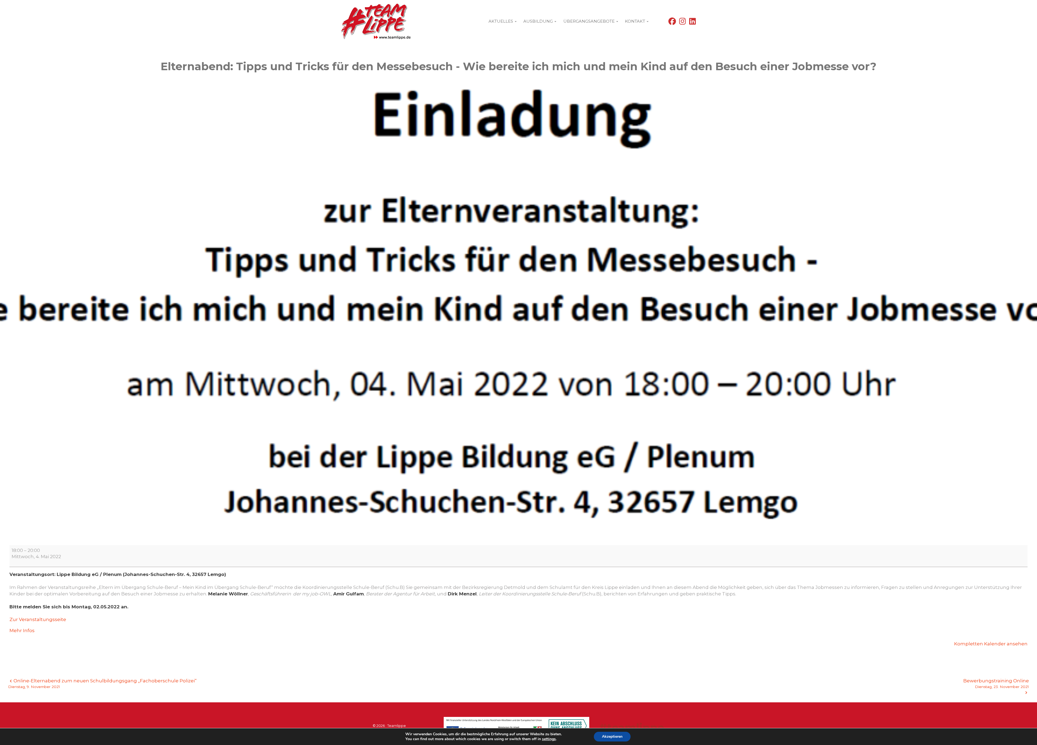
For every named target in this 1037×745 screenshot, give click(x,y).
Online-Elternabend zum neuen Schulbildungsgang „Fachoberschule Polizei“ (102, 683)
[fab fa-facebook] (672, 22)
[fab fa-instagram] (682, 22)
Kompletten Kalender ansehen (991, 643)
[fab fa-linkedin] (692, 22)
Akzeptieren (612, 736)
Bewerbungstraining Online (996, 683)
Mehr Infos (22, 630)
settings (549, 739)
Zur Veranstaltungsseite (37, 619)
